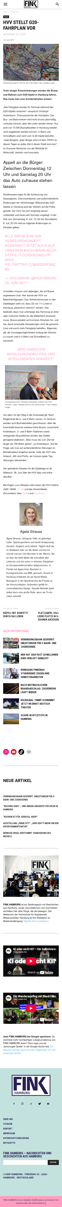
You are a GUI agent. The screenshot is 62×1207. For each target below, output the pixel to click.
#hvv (9, 259)
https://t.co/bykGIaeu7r (27, 254)
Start (5, 11)
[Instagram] (22, 1104)
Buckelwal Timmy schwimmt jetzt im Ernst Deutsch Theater (38, 704)
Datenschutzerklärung (16, 1138)
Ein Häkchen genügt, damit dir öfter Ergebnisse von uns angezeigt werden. (29, 1050)
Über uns (8, 1119)
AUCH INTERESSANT (16, 631)
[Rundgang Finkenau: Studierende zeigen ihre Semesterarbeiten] (11, 673)
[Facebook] (14, 1104)
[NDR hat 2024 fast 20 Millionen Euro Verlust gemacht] (11, 658)
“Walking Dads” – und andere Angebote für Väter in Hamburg (30, 808)
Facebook (39, 493)
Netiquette (9, 1143)
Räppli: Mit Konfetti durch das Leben (15, 614)
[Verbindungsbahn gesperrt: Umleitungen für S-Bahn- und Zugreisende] (11, 643)
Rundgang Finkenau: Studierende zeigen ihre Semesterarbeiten (35, 673)
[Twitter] (39, 1104)
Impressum (9, 1133)
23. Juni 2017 (16, 282)
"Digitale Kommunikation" (35, 921)
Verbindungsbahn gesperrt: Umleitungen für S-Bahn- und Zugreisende (38, 643)
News (6, 17)
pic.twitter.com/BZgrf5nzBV (30, 266)
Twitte (25, 493)
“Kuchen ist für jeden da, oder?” (20, 817)
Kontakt (7, 1128)
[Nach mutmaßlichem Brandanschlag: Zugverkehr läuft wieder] (11, 688)
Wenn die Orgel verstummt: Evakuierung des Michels (27, 835)
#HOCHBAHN (35, 250)
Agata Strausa (31, 531)
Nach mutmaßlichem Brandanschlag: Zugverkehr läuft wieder (38, 688)
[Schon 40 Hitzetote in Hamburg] (11, 718)
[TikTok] (31, 1104)
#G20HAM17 (15, 245)
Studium (7, 1124)
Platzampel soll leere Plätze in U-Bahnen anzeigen (48, 616)
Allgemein (14, 11)
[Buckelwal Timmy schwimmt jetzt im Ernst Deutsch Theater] (11, 703)
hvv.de (20, 489)
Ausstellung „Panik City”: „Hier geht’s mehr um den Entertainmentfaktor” (31, 825)
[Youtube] (48, 1104)
